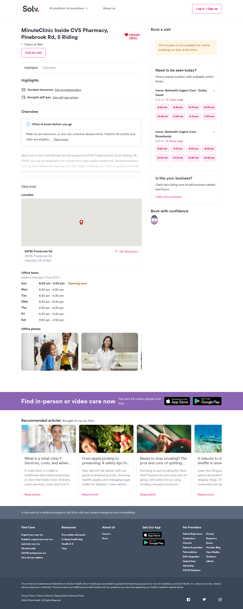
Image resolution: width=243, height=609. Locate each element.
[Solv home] (30, 8)
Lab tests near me (30, 544)
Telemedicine (190, 552)
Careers (106, 534)
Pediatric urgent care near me (37, 539)
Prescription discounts (73, 535)
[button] (49, 352)
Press (105, 538)
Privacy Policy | (28, 595)
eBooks (210, 561)
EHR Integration (191, 556)
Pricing (210, 534)
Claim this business (168, 197)
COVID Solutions (192, 570)
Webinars (211, 556)
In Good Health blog (72, 539)
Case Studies (213, 552)
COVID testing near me (33, 553)
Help (64, 548)
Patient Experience (193, 534)
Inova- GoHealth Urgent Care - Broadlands (176, 134)
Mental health (28, 548)
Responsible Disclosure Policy (69, 595)
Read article (32, 494)
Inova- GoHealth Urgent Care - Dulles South (181, 92)
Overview (49, 67)
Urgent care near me (32, 535)
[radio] (162, 107)
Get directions (128, 251)
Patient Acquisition (193, 547)
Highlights (31, 67)
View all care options (32, 557)
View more (60, 139)
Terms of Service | (45, 595)
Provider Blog (213, 547)
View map (176, 100)
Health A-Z (67, 544)
